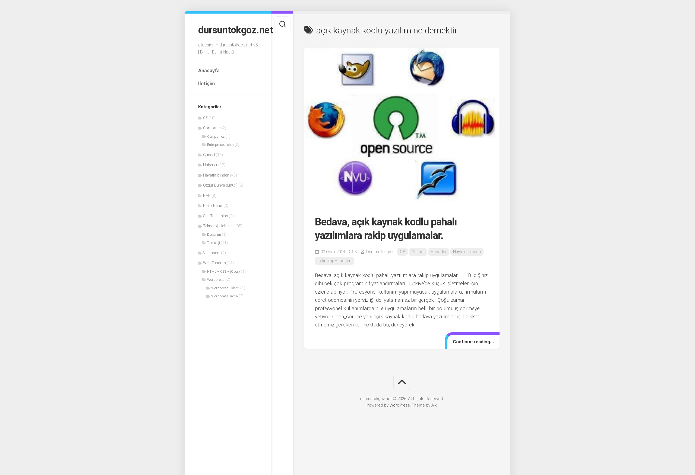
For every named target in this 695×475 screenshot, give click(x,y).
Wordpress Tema (224, 296)
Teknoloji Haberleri (219, 226)
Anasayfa (209, 70)
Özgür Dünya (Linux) (220, 185)
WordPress (400, 405)
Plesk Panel (213, 205)
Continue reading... (473, 341)
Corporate (211, 128)
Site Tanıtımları (215, 216)
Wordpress (216, 280)
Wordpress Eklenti (225, 288)
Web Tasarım (214, 263)
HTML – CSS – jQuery (223, 271)
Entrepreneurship (220, 145)
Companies (216, 136)
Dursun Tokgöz (379, 251)
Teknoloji (213, 243)
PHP (207, 195)
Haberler (210, 165)
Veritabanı (211, 253)
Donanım (214, 234)
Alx (434, 405)
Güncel (209, 155)
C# (205, 118)
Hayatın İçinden (216, 175)
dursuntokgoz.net (228, 30)
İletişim (206, 83)
